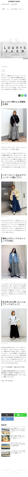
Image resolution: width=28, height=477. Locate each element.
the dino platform (16, 473)
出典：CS (25, 58)
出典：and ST (4, 143)
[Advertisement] (14, 24)
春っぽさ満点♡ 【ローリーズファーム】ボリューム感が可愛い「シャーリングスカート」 (14, 55)
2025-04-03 (5, 66)
